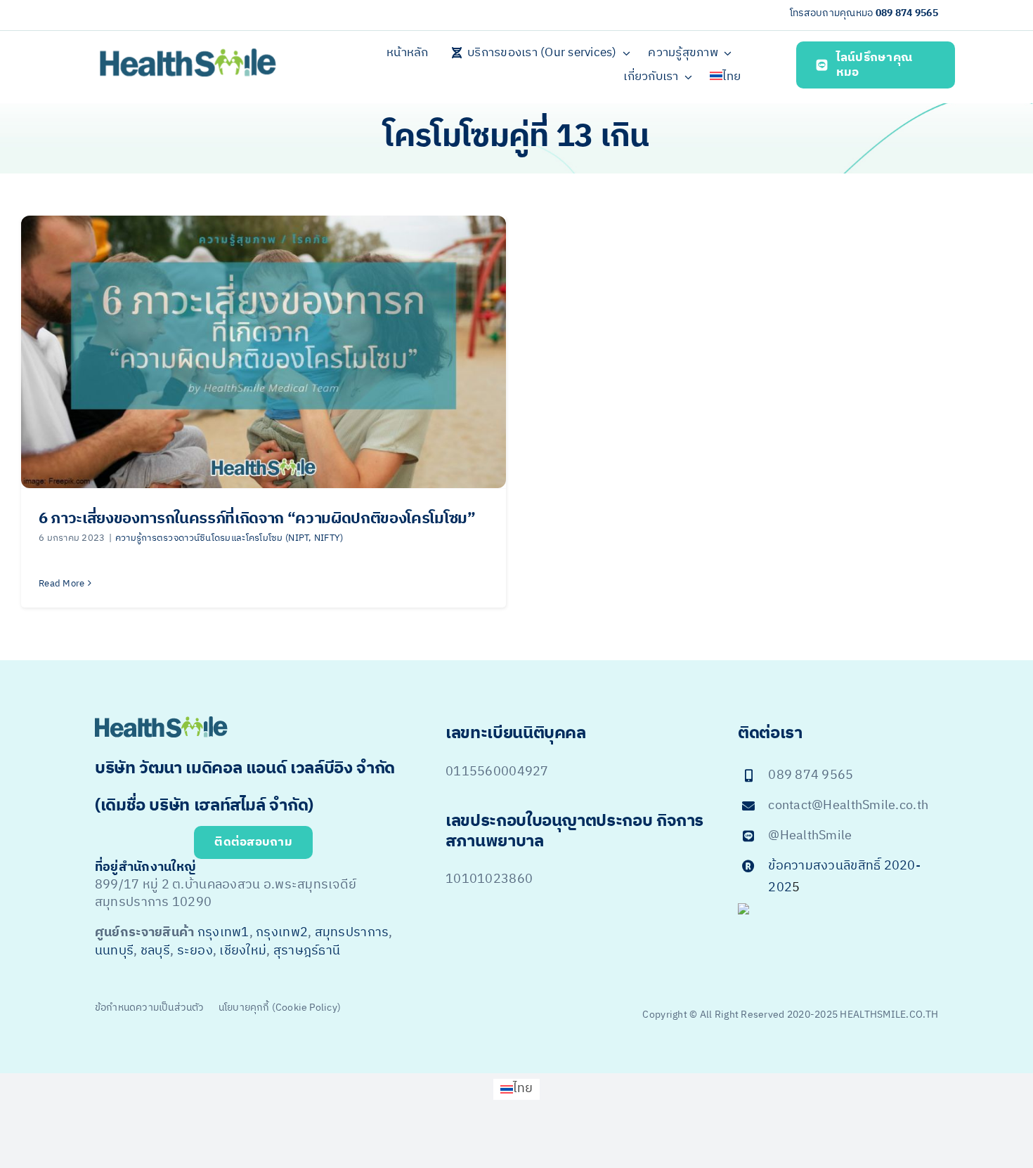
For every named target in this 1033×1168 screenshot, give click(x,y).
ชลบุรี (155, 951)
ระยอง (195, 951)
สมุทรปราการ (352, 932)
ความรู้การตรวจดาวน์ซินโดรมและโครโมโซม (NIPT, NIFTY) (229, 538)
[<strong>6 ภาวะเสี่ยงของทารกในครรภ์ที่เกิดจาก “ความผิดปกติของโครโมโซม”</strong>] (263, 352)
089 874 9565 (907, 13)
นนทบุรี (114, 951)
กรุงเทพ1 (223, 932)
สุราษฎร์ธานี (306, 951)
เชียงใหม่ (242, 951)
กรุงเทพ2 (282, 932)
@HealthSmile (810, 835)
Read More (61, 583)
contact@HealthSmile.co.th (848, 805)
